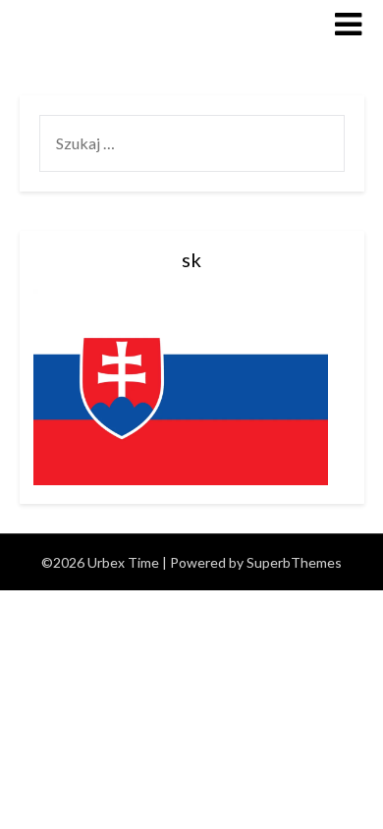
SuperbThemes (294, 562)
